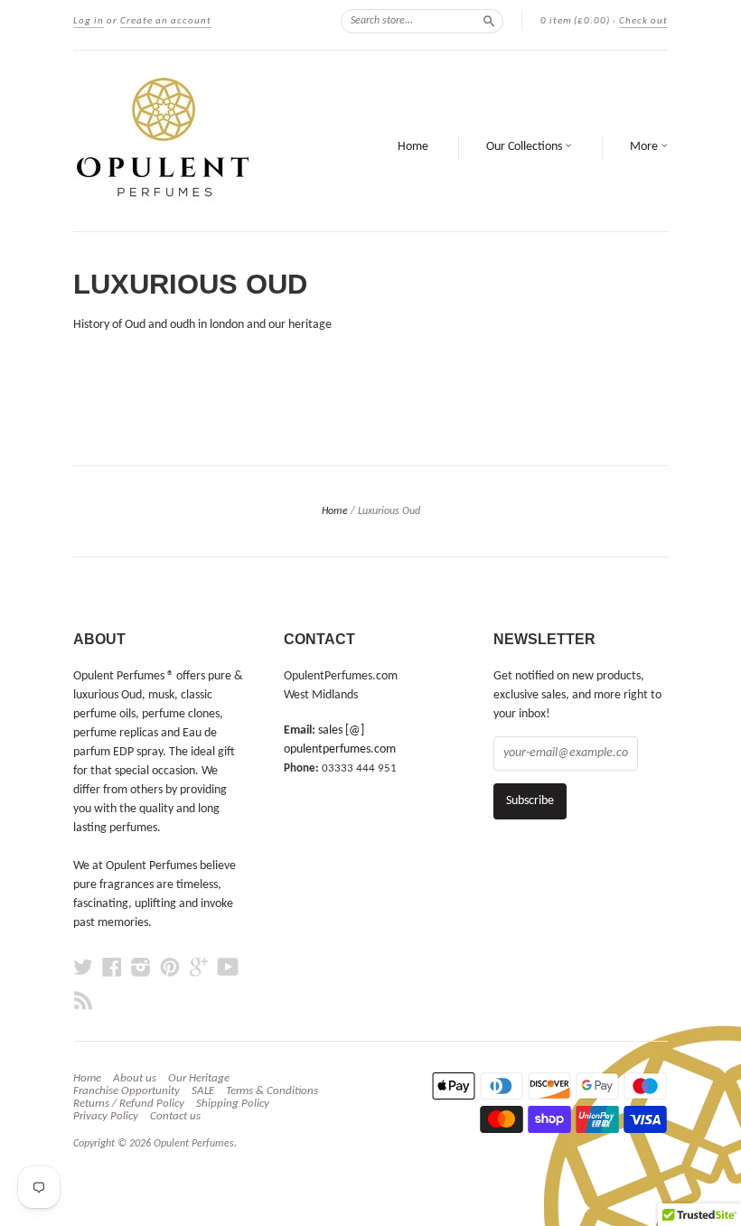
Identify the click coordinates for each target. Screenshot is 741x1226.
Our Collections (525, 147)
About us (134, 1078)
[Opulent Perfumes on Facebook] (112, 968)
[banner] (197, 141)
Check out (643, 21)
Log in (88, 21)
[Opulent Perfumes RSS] (83, 1001)
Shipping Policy (232, 1103)
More (645, 147)
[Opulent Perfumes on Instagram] (141, 968)
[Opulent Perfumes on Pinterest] (170, 968)
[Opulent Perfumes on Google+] (199, 968)
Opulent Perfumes (194, 1143)
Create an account (165, 21)
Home (413, 147)
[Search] (488, 20)
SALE (203, 1091)
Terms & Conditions (272, 1091)
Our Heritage (199, 1078)
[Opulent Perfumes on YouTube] (228, 968)
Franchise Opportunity (126, 1091)
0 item (575, 21)
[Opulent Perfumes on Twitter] (83, 968)
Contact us (175, 1116)
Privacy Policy (105, 1116)
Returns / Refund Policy (128, 1103)
